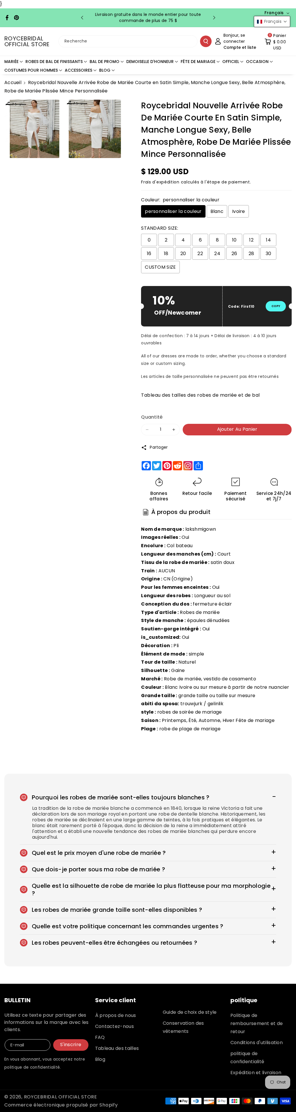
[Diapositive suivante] (214, 17)
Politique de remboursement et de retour (256, 1023)
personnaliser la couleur (173, 211)
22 (200, 253)
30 (268, 253)
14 (268, 240)
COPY (275, 306)
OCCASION (257, 61)
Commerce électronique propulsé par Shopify (61, 1105)
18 (166, 253)
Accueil (12, 82)
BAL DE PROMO (104, 61)
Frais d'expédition (160, 182)
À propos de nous (115, 1015)
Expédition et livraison (256, 1072)
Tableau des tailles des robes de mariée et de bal (200, 395)
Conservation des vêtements (183, 1027)
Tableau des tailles (117, 1048)
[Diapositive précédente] (82, 17)
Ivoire (238, 211)
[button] (278, 41)
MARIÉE (11, 61)
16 (149, 253)
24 (217, 253)
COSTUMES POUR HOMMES (31, 70)
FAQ (100, 1037)
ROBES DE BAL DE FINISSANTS (54, 61)
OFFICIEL (230, 61)
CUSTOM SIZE (160, 267)
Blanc (217, 211)
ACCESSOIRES (78, 70)
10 (234, 240)
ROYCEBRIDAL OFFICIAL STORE (60, 1097)
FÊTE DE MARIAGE (198, 61)
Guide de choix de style (190, 1012)
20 (183, 253)
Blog (100, 1059)
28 (251, 253)
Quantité (151, 417)
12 (251, 240)
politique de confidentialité (247, 1057)
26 (234, 253)
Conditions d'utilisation (256, 1042)
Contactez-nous (114, 1026)
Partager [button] (159, 447)
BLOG (104, 70)
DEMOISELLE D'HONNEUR (150, 61)
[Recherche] (206, 41)
